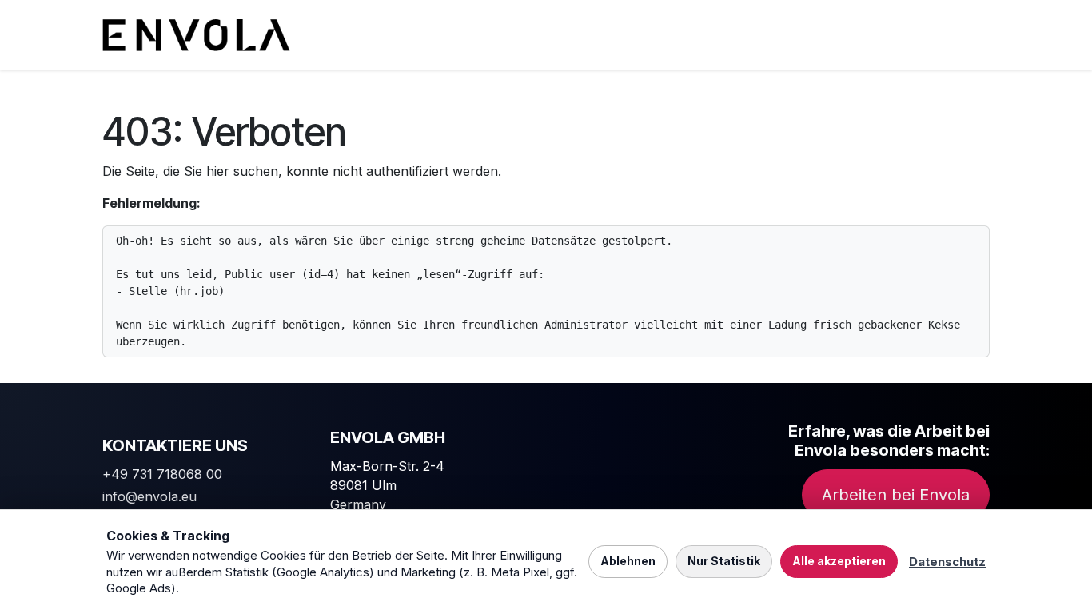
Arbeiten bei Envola (896, 494)
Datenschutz (947, 561)
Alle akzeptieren (839, 561)
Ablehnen (628, 561)
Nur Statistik (723, 561)
